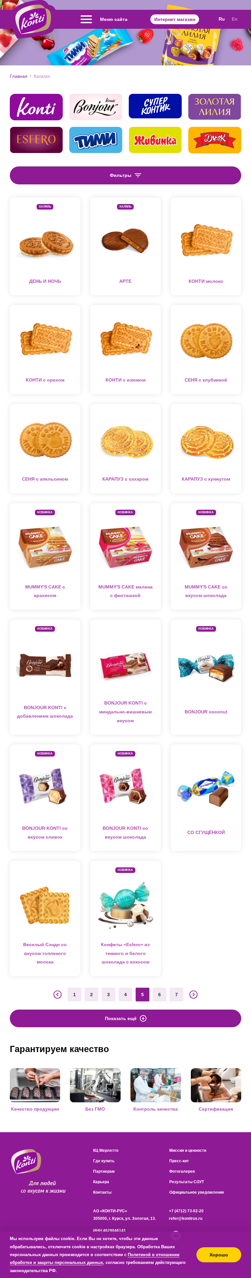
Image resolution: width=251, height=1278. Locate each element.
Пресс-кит (179, 1161)
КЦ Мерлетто (105, 1150)
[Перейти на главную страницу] (33, 19)
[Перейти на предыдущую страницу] (57, 994)
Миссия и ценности (187, 1150)
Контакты (102, 1192)
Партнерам (104, 1171)
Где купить (103, 1161)
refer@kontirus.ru (185, 1218)
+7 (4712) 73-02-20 (186, 1211)
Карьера (101, 1182)
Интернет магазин (174, 19)
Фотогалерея (182, 1171)
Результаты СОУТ (186, 1182)
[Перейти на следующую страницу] (193, 994)
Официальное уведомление (196, 1192)
